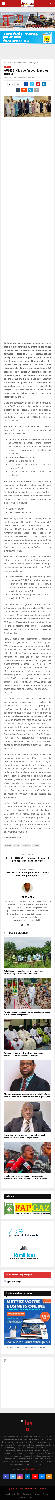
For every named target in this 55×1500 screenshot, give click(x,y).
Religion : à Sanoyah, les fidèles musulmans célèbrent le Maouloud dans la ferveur (23, 1054)
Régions (45, 1494)
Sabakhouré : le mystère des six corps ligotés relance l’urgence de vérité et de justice (24, 972)
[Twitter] (13, 1476)
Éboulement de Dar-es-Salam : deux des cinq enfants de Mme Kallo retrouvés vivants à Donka (25, 1177)
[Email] (42, 1476)
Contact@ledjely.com (34, 1469)
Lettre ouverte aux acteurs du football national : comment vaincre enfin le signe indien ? (25, 1136)
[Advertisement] (27, 231)
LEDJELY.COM (12, 78)
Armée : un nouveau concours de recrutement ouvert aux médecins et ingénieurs (27, 1013)
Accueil (7, 63)
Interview (37, 1494)
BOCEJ (16, 845)
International (26, 1494)
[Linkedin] (27, 1476)
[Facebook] (6, 1476)
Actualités (8, 66)
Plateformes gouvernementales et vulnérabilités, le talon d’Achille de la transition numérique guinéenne (27, 1095)
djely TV (22, 1497)
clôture (36, 845)
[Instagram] (20, 1476)
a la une (8, 845)
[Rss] (49, 1476)
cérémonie (26, 845)
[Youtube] (35, 1476)
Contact (31, 1497)
